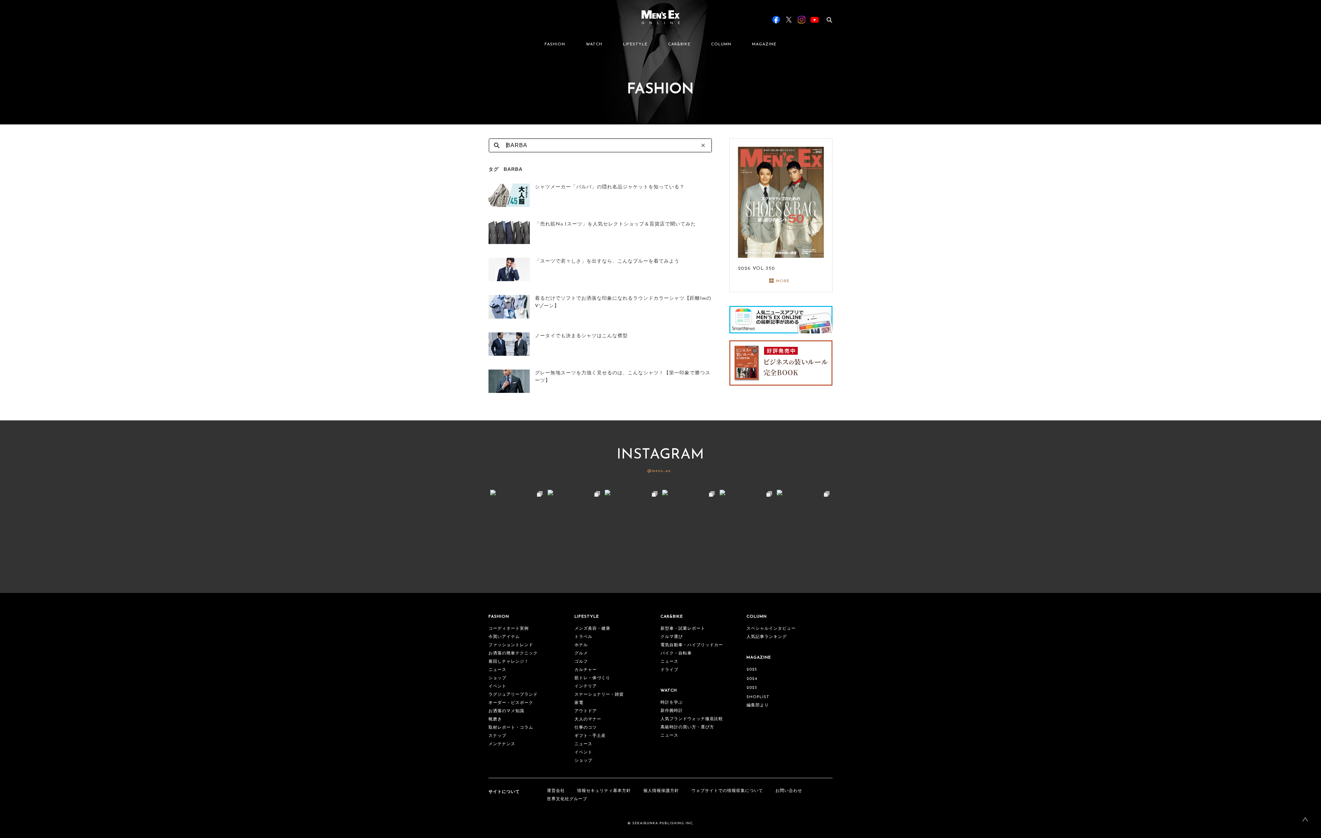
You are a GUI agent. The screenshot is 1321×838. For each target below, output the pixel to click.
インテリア (585, 686)
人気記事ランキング (767, 637)
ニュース (497, 670)
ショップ (497, 678)
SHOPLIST (758, 697)
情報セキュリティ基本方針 (604, 791)
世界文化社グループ (567, 799)
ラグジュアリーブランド (513, 695)
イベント (497, 686)
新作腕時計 (671, 711)
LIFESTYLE (635, 44)
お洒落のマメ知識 (506, 711)
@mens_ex (659, 471)
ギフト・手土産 (590, 736)
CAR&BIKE (679, 44)
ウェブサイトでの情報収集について (727, 791)
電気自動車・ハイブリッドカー (691, 645)
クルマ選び (671, 637)
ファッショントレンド (510, 645)
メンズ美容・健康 (592, 629)
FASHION (555, 44)
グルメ (581, 653)
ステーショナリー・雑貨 (599, 695)
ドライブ (669, 670)
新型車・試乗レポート (682, 629)
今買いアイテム (504, 637)
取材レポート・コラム (510, 728)
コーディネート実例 (508, 629)
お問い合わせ (788, 791)
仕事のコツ (585, 728)
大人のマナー (587, 719)
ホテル (581, 645)
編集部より (758, 705)
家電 (578, 703)
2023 (752, 688)
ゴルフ (581, 662)
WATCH (594, 44)
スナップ (497, 736)
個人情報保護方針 (661, 791)
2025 (752, 670)
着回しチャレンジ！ (508, 662)
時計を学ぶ (671, 703)
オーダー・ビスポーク (510, 703)
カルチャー (585, 670)
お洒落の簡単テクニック (513, 653)
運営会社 (556, 791)
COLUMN (721, 44)
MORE (783, 281)
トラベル (583, 637)
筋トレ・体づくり (592, 678)
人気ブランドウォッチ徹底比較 (691, 719)
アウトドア (585, 711)
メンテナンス (501, 744)
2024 (752, 679)
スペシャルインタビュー (771, 629)
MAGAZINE (764, 44)
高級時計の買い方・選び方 (687, 727)
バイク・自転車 (676, 653)
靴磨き (495, 719)
